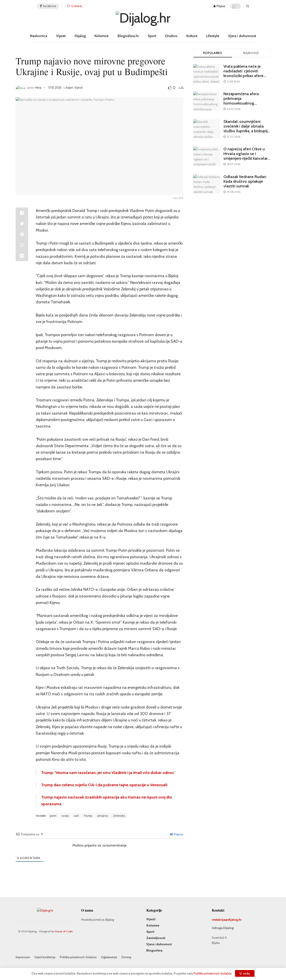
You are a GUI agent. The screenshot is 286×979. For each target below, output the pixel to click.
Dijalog (80, 36)
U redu (245, 973)
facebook (49, 6)
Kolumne (102, 36)
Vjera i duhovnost (242, 36)
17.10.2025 (54, 87)
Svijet (69, 87)
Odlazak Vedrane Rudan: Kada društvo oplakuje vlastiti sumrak (245, 181)
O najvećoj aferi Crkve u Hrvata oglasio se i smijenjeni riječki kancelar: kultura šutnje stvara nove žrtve (246, 158)
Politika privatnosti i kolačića (78, 957)
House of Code (64, 931)
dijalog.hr (235, 920)
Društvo (171, 36)
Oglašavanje (109, 957)
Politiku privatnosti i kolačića (212, 973)
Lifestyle (212, 36)
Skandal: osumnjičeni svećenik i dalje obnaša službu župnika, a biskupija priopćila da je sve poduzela (246, 131)
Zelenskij (119, 815)
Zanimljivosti (155, 938)
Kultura (191, 36)
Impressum (23, 957)
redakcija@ (220, 920)
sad (76, 815)
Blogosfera (154, 950)
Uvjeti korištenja (44, 957)
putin (53, 815)
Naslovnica (38, 36)
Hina (38, 87)
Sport (152, 36)
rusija (65, 815)
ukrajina (102, 815)
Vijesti (61, 36)
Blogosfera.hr (128, 36)
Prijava (220, 6)
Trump (88, 815)
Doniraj (76, 6)
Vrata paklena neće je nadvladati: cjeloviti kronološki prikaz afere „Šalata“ (243, 73)
